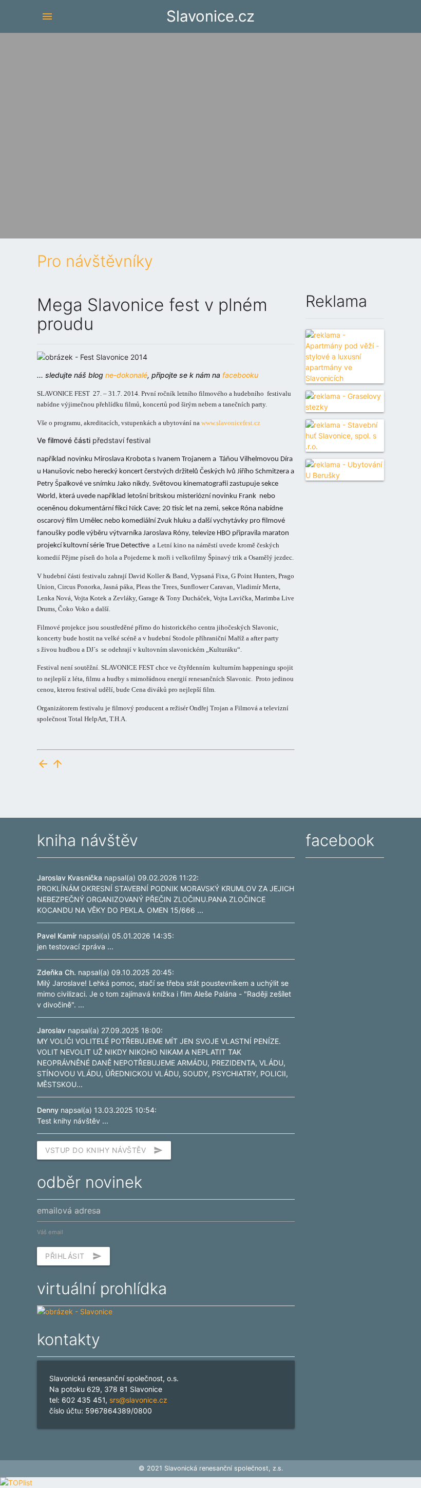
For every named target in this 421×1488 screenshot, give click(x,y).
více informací (319, 117)
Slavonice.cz (210, 16)
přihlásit (73, 1256)
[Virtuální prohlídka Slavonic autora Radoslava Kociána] (74, 1311)
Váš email (50, 1232)
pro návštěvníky (95, 260)
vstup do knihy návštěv (104, 1150)
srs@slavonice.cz (138, 1399)
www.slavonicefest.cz (230, 423)
